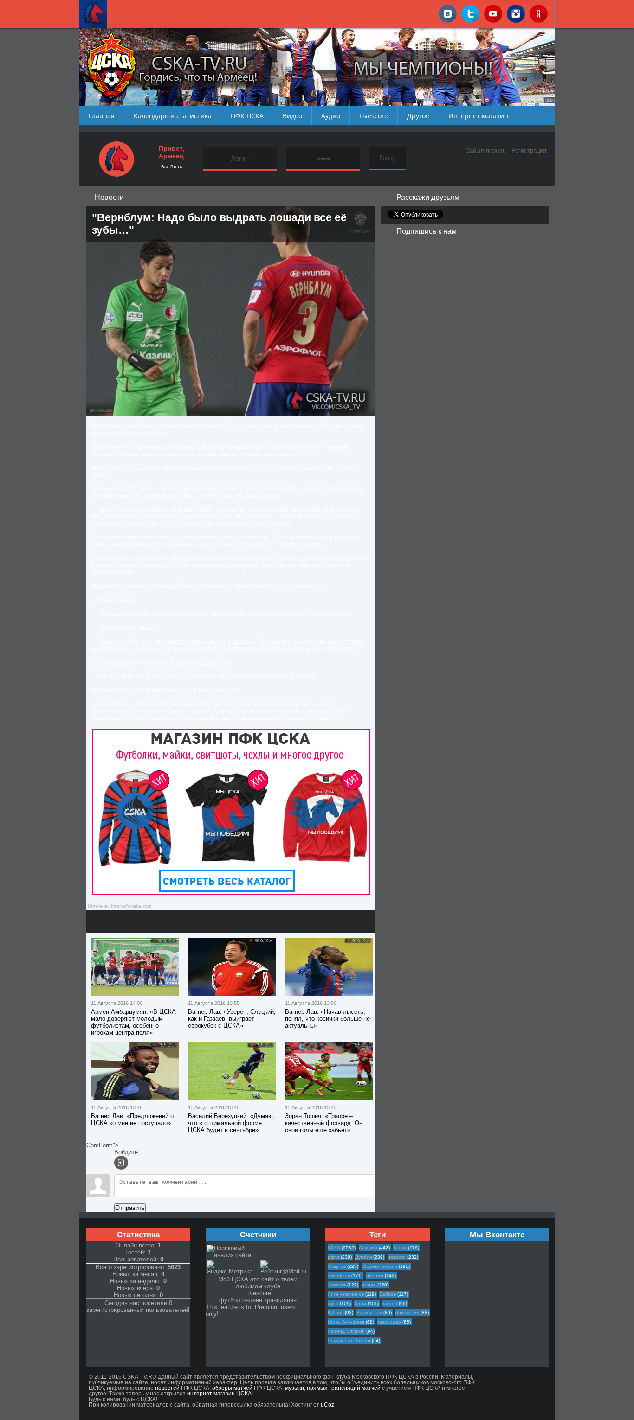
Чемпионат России (349, 1340)
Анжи (360, 1303)
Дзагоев (337, 1284)
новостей (167, 1388)
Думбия (363, 1257)
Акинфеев (339, 1275)
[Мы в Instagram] (516, 12)
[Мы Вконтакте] (447, 12)
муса (333, 1303)
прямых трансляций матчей (344, 1388)
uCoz (327, 1404)
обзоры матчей (232, 1388)
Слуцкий (368, 1247)
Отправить (130, 1207)
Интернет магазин (478, 115)
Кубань (335, 1312)
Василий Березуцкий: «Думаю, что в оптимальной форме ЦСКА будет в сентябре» (231, 1123)
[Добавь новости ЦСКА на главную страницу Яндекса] (538, 12)
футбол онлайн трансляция (258, 1300)
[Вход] (121, 1163)
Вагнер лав (369, 1312)
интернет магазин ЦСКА (219, 1393)
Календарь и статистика (173, 115)
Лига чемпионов (346, 1294)
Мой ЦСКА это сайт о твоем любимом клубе (258, 1283)
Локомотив (407, 1312)
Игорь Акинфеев (346, 1321)
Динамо (374, 1275)
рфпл (333, 1257)
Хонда (369, 1284)
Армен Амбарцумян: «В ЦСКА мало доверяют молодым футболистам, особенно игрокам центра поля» (133, 1022)
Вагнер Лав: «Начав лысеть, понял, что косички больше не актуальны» (327, 1018)
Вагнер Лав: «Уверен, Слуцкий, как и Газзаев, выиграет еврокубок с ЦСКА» (232, 1018)
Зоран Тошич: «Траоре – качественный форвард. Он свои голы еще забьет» (323, 1123)
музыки (294, 1388)
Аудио (330, 115)
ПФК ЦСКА (247, 115)
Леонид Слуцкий (346, 1331)
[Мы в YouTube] (493, 12)
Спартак (337, 1266)
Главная (102, 115)
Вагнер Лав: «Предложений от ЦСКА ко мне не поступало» (133, 1119)
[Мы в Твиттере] (470, 12)
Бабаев (387, 1294)
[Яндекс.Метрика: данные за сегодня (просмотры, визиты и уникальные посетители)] (233, 1267)
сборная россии (379, 1266)
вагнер (389, 1303)
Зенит (400, 1247)
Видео (292, 115)
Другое (418, 115)
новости (397, 1257)
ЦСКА (334, 1247)
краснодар (389, 1321)
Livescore (373, 115)
